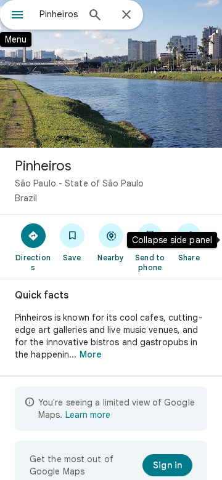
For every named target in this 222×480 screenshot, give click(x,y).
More (91, 354)
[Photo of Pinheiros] (111, 74)
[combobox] (58, 14)
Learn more (87, 414)
